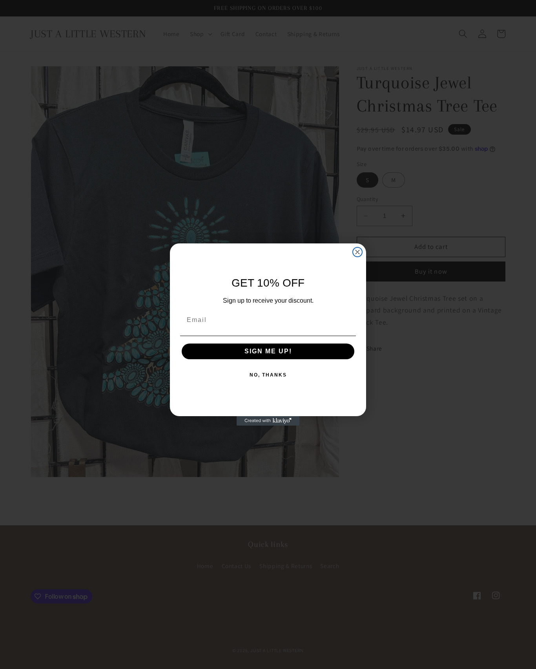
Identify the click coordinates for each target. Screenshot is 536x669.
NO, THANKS (268, 375)
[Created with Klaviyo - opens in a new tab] (268, 421)
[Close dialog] (357, 252)
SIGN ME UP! (268, 351)
